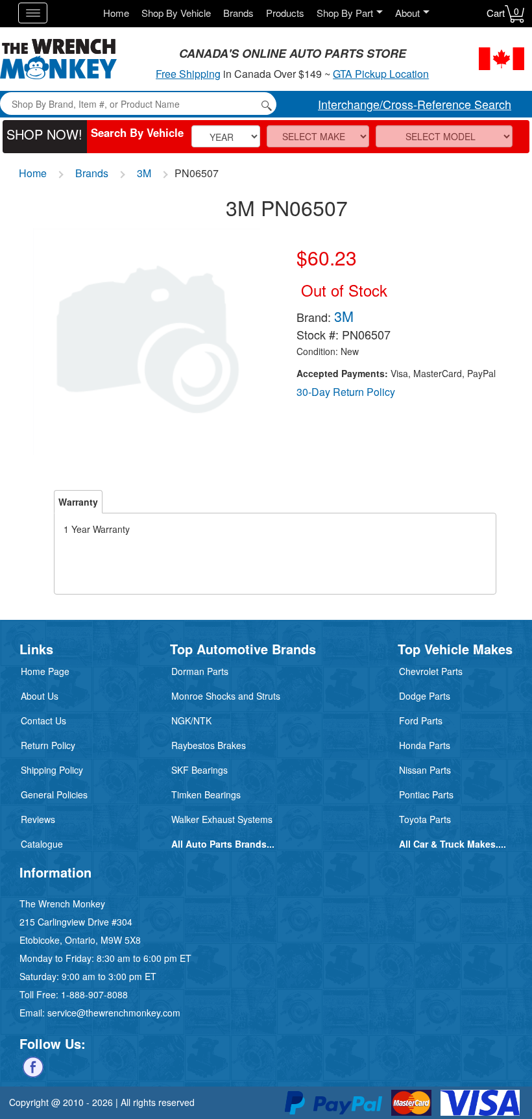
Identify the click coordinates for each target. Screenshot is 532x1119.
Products (285, 12)
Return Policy (48, 745)
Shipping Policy (52, 769)
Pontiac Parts (426, 794)
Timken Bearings (206, 794)
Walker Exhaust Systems (221, 819)
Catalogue (42, 843)
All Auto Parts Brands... (222, 843)
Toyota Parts (425, 819)
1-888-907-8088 (94, 994)
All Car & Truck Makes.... (452, 843)
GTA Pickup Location (381, 73)
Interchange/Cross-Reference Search (414, 103)
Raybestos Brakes (208, 745)
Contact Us (43, 720)
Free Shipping (188, 73)
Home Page (45, 671)
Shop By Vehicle (176, 12)
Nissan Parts (425, 769)
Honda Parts (424, 745)
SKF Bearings (199, 769)
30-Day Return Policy (345, 391)
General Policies (54, 794)
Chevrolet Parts (431, 671)
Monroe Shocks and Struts (225, 695)
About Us (39, 695)
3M (144, 173)
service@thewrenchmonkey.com (113, 1012)
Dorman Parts (199, 671)
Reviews (38, 819)
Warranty (78, 501)
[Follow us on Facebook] (33, 1065)
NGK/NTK (191, 720)
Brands (238, 12)
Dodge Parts (424, 695)
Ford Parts (420, 720)
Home (116, 12)
